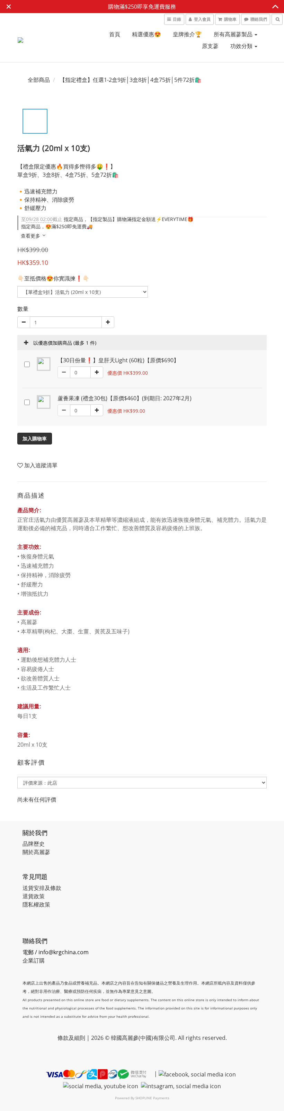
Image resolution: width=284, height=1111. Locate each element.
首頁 (114, 34)
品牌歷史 (34, 843)
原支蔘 (210, 46)
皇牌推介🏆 (187, 34)
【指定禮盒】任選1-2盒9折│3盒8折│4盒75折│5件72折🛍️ (131, 80)
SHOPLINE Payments (152, 1097)
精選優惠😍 (146, 34)
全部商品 (39, 80)
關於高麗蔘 (36, 852)
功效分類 (242, 46)
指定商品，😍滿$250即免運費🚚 (56, 226)
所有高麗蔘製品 (234, 34)
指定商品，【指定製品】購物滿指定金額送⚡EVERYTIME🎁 (107, 219)
